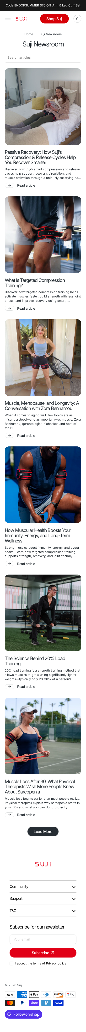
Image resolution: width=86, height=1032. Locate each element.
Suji (19, 985)
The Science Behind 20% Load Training (35, 661)
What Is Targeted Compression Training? (35, 283)
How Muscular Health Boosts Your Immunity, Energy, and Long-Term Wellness (38, 535)
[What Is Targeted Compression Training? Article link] (43, 234)
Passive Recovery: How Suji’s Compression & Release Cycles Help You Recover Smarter (40, 157)
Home (28, 34)
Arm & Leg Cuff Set (66, 5)
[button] (8, 19)
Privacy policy (56, 963)
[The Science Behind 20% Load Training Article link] (43, 613)
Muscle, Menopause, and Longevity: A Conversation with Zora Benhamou (42, 406)
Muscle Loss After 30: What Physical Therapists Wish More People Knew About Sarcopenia (40, 787)
